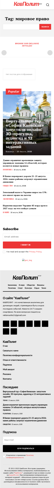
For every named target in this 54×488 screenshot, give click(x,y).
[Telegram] (37, 324)
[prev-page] (4, 52)
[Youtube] (14, 331)
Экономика (8, 199)
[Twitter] (45, 324)
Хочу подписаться (25, 449)
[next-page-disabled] (50, 52)
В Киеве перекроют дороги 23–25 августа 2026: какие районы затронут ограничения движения (25, 179)
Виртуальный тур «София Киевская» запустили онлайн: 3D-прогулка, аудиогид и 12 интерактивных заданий (25, 133)
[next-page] (9, 220)
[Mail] (21, 324)
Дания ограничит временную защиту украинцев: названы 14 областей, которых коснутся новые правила (25, 163)
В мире (6, 212)
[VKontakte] (6, 331)
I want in (25, 245)
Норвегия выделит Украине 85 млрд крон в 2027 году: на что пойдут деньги (25, 207)
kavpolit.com (14, 475)
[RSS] (29, 324)
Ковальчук (10, 151)
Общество (8, 186)
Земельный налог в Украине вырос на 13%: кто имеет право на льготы (25, 193)
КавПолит (18, 473)
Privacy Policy (35, 252)
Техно (5, 400)
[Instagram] (14, 324)
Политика (7, 170)
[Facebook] (6, 324)
